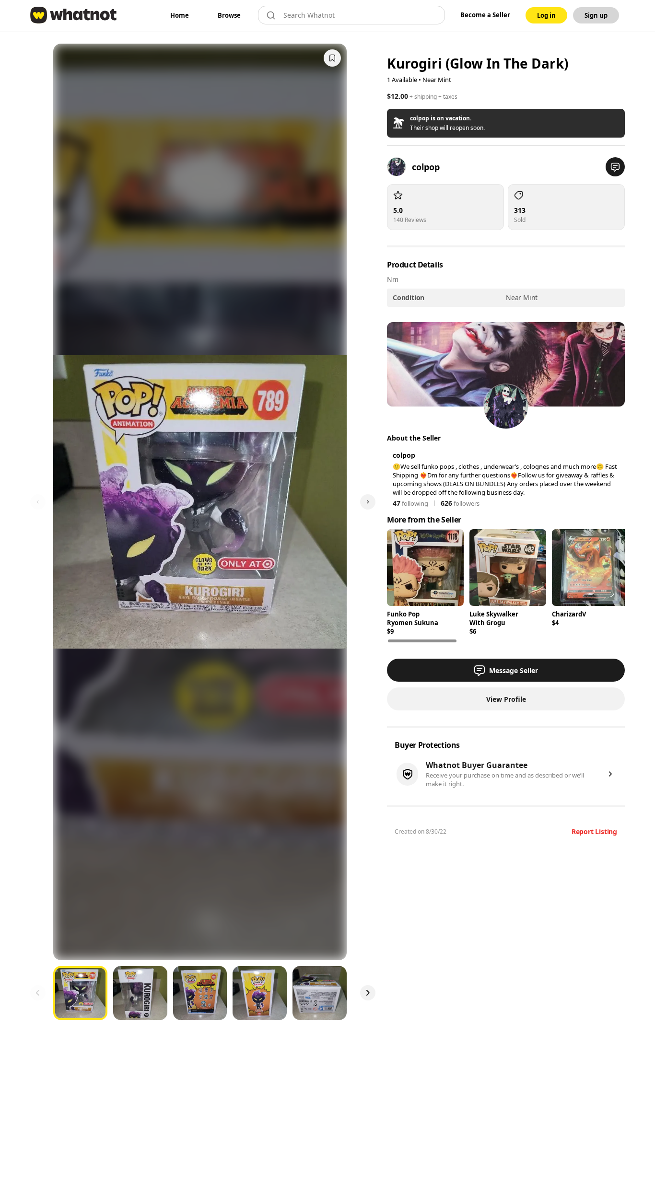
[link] (179, 15)
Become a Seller (485, 15)
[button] (506, 123)
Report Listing (594, 831)
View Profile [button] (506, 699)
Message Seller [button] (513, 670)
